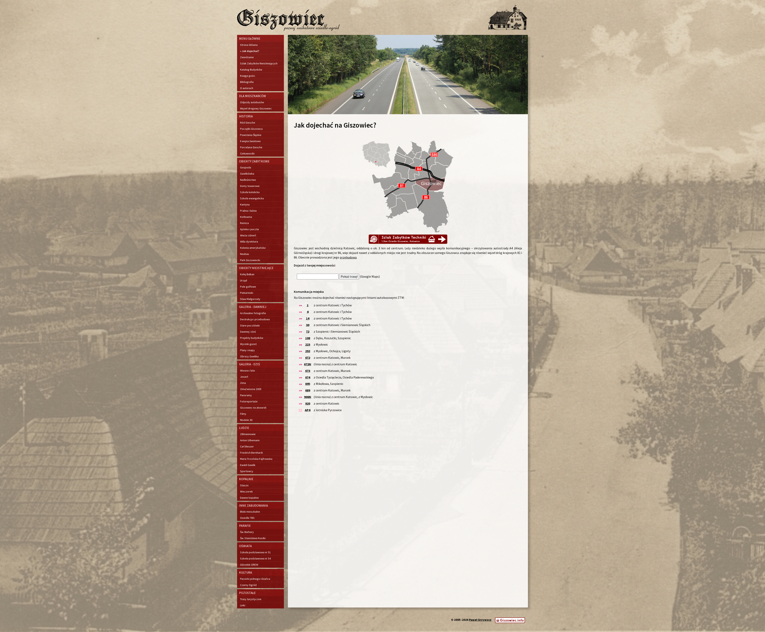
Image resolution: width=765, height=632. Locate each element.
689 (307, 390)
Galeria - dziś (249, 364)
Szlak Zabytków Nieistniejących (259, 63)
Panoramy (246, 395)
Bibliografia (247, 82)
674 (307, 377)
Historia (246, 116)
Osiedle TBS (247, 518)
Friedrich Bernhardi (251, 452)
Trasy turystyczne (250, 599)
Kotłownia (246, 217)
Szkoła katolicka (250, 192)
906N (307, 397)
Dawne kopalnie (249, 497)
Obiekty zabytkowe (254, 161)
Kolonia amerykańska (253, 248)
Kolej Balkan (247, 274)
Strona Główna (249, 45)
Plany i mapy (247, 350)
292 (307, 351)
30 (307, 325)
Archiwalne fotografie (253, 313)
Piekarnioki (246, 293)
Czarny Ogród (248, 585)
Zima (243, 383)
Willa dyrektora (249, 241)
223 (307, 344)
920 (307, 403)
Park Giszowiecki (250, 260)
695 (307, 384)
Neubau (244, 254)
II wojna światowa (250, 141)
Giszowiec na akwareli (253, 407)
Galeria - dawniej (252, 307)
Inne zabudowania (253, 505)
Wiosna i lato (247, 370)
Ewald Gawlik (247, 465)
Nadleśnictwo (248, 180)
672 (307, 358)
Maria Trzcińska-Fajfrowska (256, 459)
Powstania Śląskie (250, 135)
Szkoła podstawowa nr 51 (255, 552)
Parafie (245, 526)
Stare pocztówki (250, 325)
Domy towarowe (250, 186)
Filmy (243, 414)
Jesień (244, 376)
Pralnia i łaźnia (248, 210)
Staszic (244, 485)
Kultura (245, 572)
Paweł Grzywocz (480, 620)
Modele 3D (246, 420)
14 (307, 318)
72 (307, 331)
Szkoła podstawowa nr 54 (255, 558)
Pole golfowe (248, 286)
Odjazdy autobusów (252, 102)
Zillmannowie (248, 434)
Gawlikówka (247, 173)
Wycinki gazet (248, 344)
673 (307, 371)
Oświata (245, 546)
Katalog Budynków (251, 69)
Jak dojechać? (250, 51)
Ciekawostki (247, 153)
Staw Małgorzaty (250, 299)
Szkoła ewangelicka (252, 198)
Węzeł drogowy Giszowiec (256, 108)
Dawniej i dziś (248, 331)
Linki (242, 605)
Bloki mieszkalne (250, 511)
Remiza (244, 223)
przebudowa (348, 257)
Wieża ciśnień (248, 235)
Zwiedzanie (247, 57)
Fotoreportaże (249, 401)
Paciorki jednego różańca (255, 579)
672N (307, 364)
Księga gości (247, 76)
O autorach (246, 88)
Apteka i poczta (249, 229)
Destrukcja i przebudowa (255, 319)
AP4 (307, 410)
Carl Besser (247, 446)
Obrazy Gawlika (249, 356)
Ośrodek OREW (249, 564)
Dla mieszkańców (252, 96)
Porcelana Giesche (251, 147)
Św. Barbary (247, 532)
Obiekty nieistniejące (256, 268)
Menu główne (249, 38)
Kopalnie (246, 479)
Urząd (243, 280)
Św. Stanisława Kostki (253, 538)
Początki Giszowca (251, 129)
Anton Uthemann (250, 440)
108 (307, 338)
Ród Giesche (247, 122)
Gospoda (245, 167)
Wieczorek (246, 491)
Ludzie (244, 428)
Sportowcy (246, 471)
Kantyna (245, 204)
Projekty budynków (251, 338)
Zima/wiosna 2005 (250, 389)
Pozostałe (247, 593)
